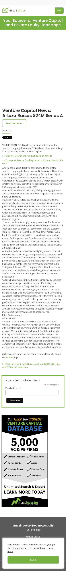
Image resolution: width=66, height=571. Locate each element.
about (9, 357)
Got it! (33, 559)
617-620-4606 (34, 529)
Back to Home (14, 123)
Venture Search (33, 536)
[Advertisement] (33, 64)
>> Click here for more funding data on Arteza (27, 155)
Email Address (13, 388)
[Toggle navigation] (59, 10)
